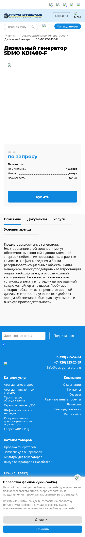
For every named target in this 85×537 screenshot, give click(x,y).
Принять (42, 529)
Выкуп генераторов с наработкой (28, 461)
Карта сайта (72, 414)
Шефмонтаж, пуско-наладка (18, 412)
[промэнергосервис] (23, 16)
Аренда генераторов (19, 384)
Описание (12, 219)
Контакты (61, 16)
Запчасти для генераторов (23, 451)
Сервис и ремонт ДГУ (19, 405)
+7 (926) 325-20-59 (67, 362)
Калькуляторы (67, 26)
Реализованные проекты (63, 399)
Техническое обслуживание (14, 399)
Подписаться (64, 336)
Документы (37, 219)
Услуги (59, 219)
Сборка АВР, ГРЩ (16, 429)
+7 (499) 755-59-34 (67, 357)
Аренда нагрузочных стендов (19, 391)
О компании (72, 384)
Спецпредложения (67, 409)
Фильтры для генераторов (23, 456)
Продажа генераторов (20, 447)
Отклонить (42, 519)
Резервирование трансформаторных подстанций (18, 421)
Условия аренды (18, 229)
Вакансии (74, 404)
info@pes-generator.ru (64, 367)
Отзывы (75, 394)
